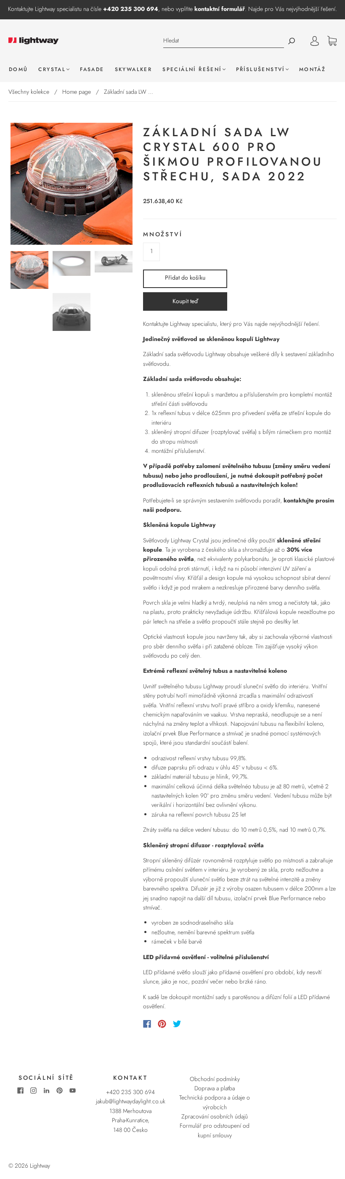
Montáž (312, 69)
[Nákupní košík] (332, 41)
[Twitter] (177, 1024)
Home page (76, 91)
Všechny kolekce (28, 91)
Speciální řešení (191, 69)
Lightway (40, 1165)
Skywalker (133, 69)
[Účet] (314, 41)
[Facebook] (147, 1024)
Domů (18, 69)
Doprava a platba (214, 1088)
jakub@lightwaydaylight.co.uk (130, 1101)
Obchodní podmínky (215, 1079)
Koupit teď (185, 301)
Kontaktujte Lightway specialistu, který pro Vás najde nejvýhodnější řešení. (231, 324)
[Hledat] (223, 41)
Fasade (92, 69)
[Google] (194, 1024)
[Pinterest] (162, 1024)
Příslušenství (260, 69)
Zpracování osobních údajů (214, 1116)
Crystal (52, 69)
